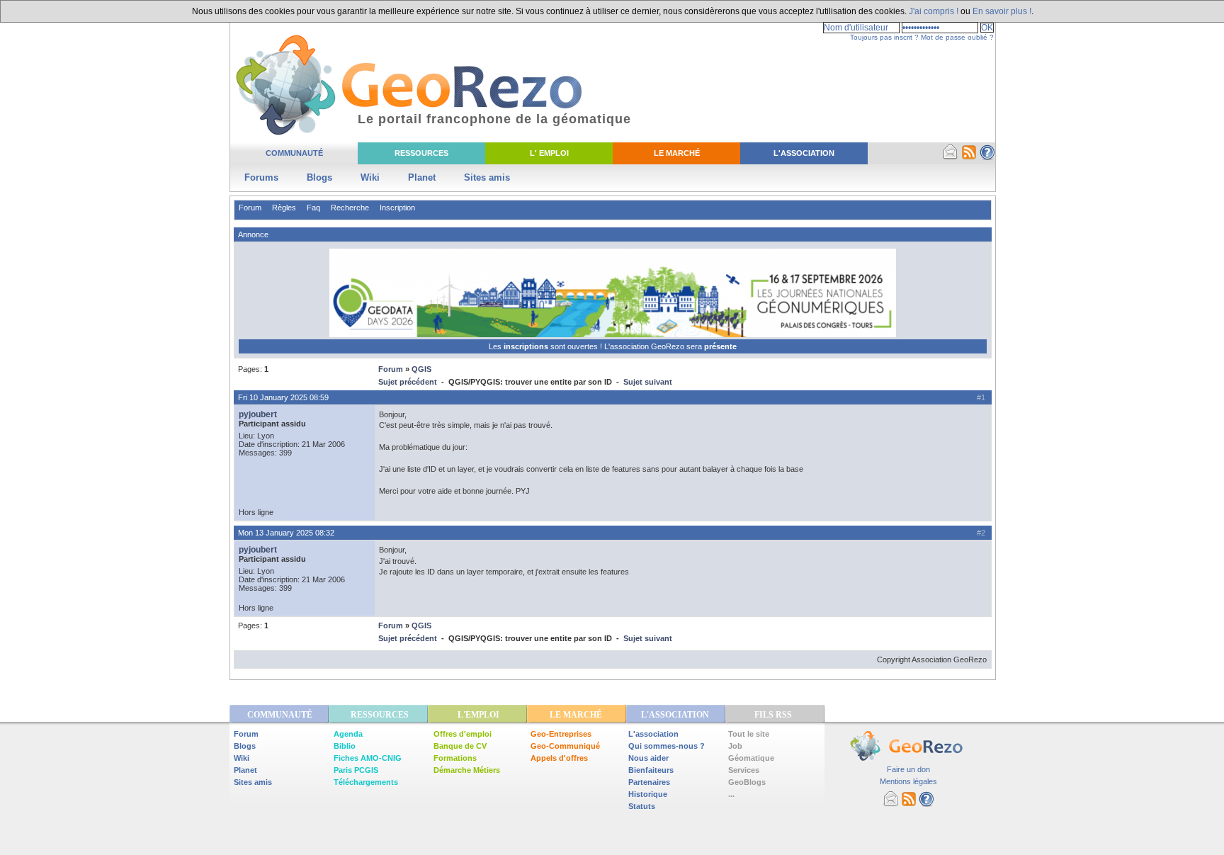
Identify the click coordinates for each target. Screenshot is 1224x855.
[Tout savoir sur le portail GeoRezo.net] (987, 157)
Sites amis (487, 177)
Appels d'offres (559, 758)
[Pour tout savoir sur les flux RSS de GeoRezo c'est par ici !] (969, 157)
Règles (284, 207)
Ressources (421, 153)
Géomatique (751, 758)
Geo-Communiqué (565, 746)
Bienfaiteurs (651, 770)
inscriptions (527, 346)
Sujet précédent (407, 382)
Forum (250, 207)
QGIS (421, 369)
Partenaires (649, 782)
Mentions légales (908, 781)
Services (743, 770)
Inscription (397, 207)
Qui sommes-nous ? (666, 746)
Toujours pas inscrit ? (884, 37)
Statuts (641, 806)
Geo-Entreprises (561, 734)
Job (735, 746)
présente (720, 346)
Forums (261, 177)
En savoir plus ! (1002, 11)
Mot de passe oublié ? (957, 37)
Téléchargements (366, 782)
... (731, 794)
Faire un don (908, 769)
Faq (313, 207)
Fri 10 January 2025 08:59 (283, 397)
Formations (455, 758)
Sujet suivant (647, 382)
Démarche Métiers (467, 770)
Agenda (348, 734)
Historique (647, 794)
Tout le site (748, 734)
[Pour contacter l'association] (950, 157)
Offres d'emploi (463, 734)
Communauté (294, 153)
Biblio (345, 746)
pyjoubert (258, 414)
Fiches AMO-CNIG (368, 758)
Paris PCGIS (356, 770)
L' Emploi (549, 153)
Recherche (350, 207)
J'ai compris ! (933, 11)
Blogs (319, 177)
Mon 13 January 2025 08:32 (286, 532)
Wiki (370, 177)
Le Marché (677, 153)
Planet (422, 177)
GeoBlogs (747, 782)
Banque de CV (460, 746)
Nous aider (648, 758)
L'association (653, 734)
